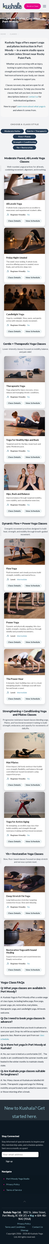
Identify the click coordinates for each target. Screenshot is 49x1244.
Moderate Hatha (12, 131)
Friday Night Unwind (16, 257)
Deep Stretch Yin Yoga (18, 896)
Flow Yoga (11, 568)
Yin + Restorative (24, 147)
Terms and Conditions (15, 1227)
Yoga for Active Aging (17, 821)
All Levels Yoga (14, 203)
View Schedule (33, 221)
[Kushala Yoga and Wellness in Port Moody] (12, 6)
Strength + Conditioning (24, 142)
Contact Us (37, 1227)
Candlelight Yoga (15, 314)
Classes (13, 34)
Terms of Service (14, 1190)
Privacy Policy (13, 1184)
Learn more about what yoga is (31, 106)
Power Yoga (12, 622)
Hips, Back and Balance (18, 493)
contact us (33, 96)
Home (3, 34)
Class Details (14, 221)
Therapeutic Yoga (15, 386)
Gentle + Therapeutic (37, 131)
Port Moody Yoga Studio (17, 1178)
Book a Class (32, 6)
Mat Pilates (12, 762)
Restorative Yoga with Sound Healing (21, 951)
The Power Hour (14, 678)
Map (32, 1215)
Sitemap (24, 1230)
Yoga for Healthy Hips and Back (22, 439)
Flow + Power (24, 136)
